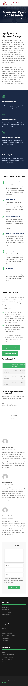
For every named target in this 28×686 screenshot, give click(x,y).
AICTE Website (6, 607)
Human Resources (7, 659)
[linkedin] (5, 683)
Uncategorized (16, 19)
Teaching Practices (7, 662)
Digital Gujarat (6, 614)
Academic (5, 640)
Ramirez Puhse (7, 482)
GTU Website (5, 609)
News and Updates (7, 633)
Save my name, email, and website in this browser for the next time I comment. (13, 580)
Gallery (4, 628)
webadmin (7, 19)
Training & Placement (8, 657)
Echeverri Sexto (7, 447)
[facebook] (2, 683)
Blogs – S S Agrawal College (9, 636)
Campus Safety (6, 638)
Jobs (3, 652)
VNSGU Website (6, 612)
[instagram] (7, 683)
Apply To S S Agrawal (8, 654)
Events (4, 631)
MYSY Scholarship (7, 617)
